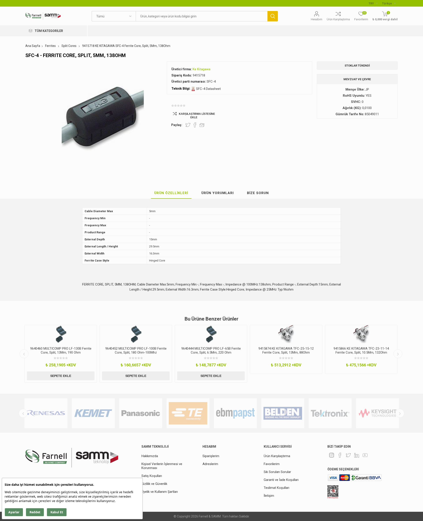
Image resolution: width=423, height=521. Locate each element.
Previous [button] (24, 353)
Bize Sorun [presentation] (258, 193)
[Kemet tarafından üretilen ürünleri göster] (46, 413)
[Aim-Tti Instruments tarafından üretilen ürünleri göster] (377, 413)
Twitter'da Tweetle (188, 124)
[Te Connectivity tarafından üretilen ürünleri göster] (140, 413)
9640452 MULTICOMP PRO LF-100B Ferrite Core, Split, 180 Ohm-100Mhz (102, 350)
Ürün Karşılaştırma (338, 19)
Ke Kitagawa (201, 69)
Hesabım (316, 19)
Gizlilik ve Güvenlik (154, 484)
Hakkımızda (149, 456)
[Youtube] (365, 455)
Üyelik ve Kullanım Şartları (159, 492)
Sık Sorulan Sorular (277, 472)
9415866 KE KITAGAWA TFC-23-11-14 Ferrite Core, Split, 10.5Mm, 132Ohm (328, 350)
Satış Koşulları (151, 476)
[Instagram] (331, 455)
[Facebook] (339, 455)
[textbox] (201, 16)
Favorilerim (272, 464)
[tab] (171, 193)
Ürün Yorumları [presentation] (217, 193)
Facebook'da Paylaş (195, 124)
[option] (102, 354)
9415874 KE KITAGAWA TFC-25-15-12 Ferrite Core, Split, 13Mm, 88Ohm (252, 350)
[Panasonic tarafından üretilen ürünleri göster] (93, 413)
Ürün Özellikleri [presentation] (171, 193)
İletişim (269, 496)
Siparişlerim (210, 456)
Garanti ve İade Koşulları (281, 480)
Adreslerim (210, 464)
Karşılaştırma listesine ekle (197, 115)
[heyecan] (348, 455)
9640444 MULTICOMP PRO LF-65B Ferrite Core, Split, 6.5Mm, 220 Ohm (177, 350)
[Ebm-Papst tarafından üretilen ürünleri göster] (188, 413)
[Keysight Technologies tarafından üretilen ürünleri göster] (330, 413)
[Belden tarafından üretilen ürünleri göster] (235, 413)
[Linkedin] (356, 455)
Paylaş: (176, 125)
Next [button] (397, 353)
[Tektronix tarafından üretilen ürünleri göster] (282, 413)
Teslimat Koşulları (276, 488)
